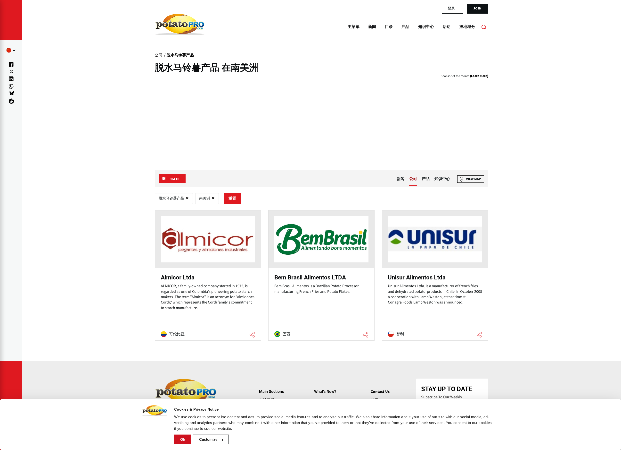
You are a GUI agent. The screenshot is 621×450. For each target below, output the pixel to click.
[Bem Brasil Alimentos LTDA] (321, 275)
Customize (208, 439)
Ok (182, 439)
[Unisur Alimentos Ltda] (435, 275)
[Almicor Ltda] (208, 275)
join (477, 8)
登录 (451, 8)
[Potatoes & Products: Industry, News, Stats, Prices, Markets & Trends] (180, 27)
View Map (473, 179)
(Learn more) (479, 76)
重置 (232, 198)
